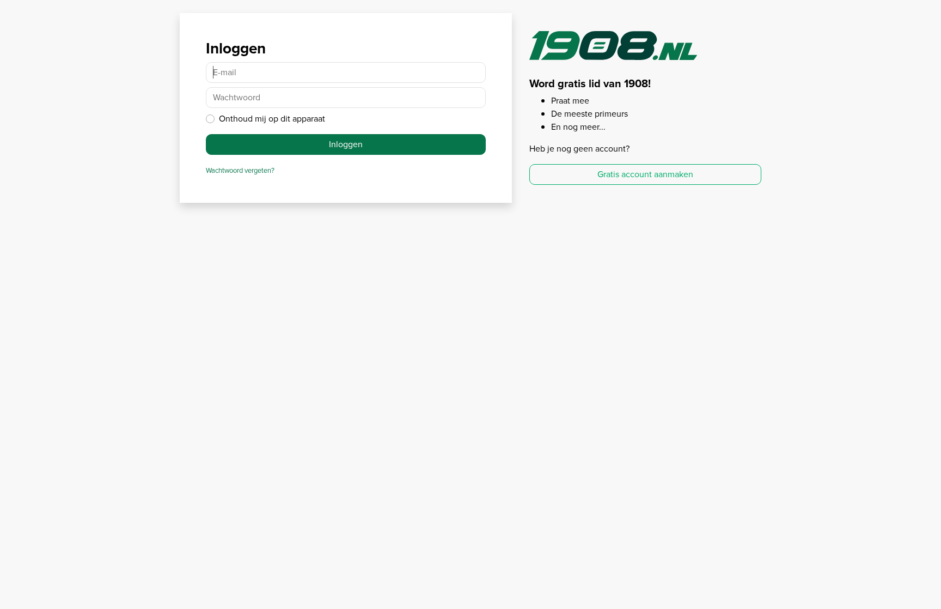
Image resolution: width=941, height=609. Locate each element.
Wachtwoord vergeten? (240, 170)
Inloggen (346, 144)
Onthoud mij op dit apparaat (272, 118)
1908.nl (613, 47)
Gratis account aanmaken (645, 174)
